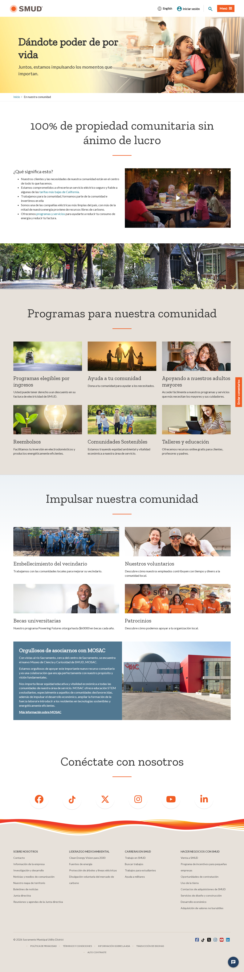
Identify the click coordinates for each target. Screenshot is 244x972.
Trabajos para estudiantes (140, 870)
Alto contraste (97, 952)
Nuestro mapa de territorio (29, 883)
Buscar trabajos (134, 864)
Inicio (16, 97)
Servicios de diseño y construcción (201, 895)
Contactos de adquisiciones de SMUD (203, 889)
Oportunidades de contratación (199, 876)
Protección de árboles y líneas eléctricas (93, 870)
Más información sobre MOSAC (40, 712)
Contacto (19, 857)
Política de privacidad (43, 946)
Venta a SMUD (189, 857)
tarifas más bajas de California (59, 192)
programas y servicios (50, 214)
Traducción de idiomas (150, 946)
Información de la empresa (29, 864)
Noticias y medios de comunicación (34, 876)
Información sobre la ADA (114, 946)
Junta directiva (22, 895)
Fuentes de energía (80, 864)
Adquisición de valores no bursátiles (202, 908)
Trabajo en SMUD (135, 857)
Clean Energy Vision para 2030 (87, 857)
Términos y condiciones (77, 946)
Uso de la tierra (190, 883)
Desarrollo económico (193, 901)
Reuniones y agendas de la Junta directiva (38, 901)
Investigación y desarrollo (28, 870)
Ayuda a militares (135, 876)
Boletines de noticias (25, 889)
